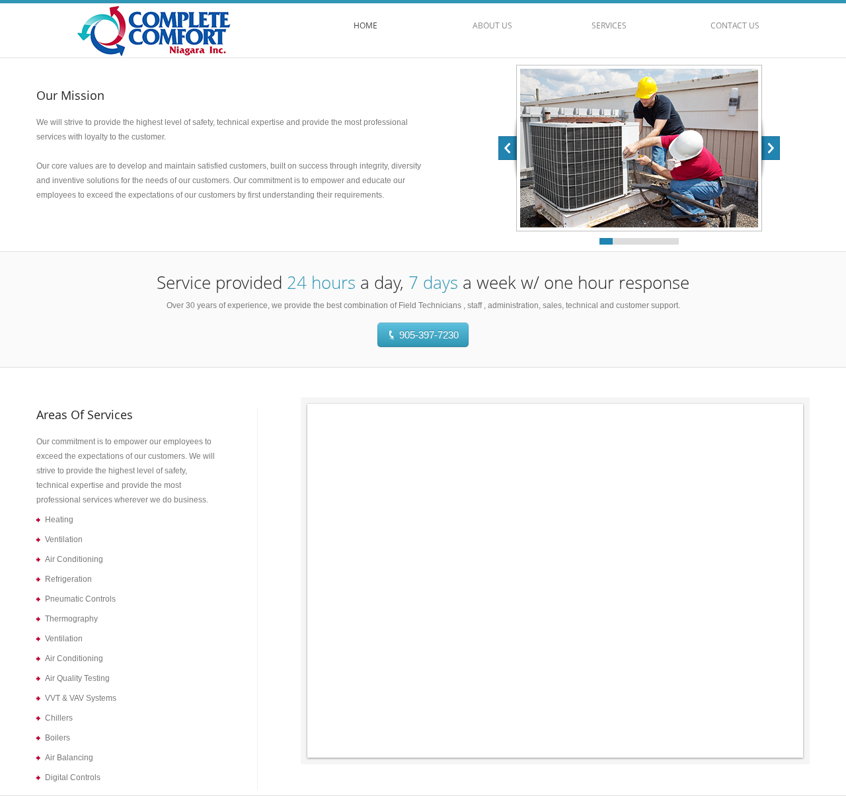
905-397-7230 (428, 334)
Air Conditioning (74, 559)
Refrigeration (68, 579)
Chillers (59, 718)
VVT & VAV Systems (80, 698)
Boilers (57, 737)
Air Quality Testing (77, 678)
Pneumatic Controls (80, 599)
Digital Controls (72, 777)
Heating (59, 519)
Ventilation (64, 539)
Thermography (71, 618)
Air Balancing (69, 757)
